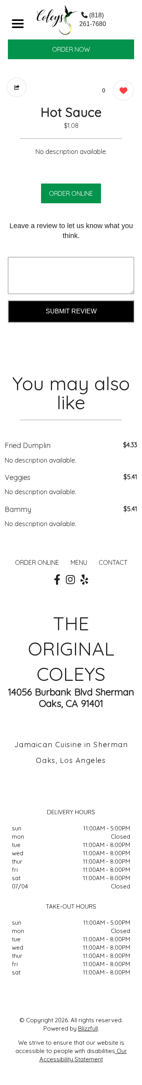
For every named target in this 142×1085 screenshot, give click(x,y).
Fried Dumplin (27, 445)
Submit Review (71, 311)
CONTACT (113, 562)
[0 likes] (121, 90)
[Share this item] (16, 87)
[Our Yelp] (84, 580)
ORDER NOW (71, 49)
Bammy (18, 509)
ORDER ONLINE (71, 193)
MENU (79, 562)
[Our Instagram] (70, 580)
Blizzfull (88, 1028)
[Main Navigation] (18, 23)
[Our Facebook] (57, 580)
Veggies (17, 477)
